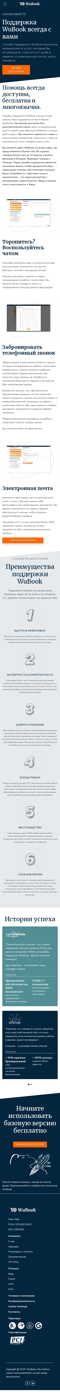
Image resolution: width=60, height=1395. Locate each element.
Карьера (13, 1229)
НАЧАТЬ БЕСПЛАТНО (16, 69)
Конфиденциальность (21, 1284)
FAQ (10, 1272)
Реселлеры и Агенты (20, 1234)
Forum (11, 1262)
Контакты (14, 1295)
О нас (11, 1224)
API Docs (13, 1245)
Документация (17, 1239)
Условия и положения (21, 1278)
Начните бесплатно (30, 1127)
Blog (10, 1257)
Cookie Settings (17, 1289)
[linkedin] (33, 1366)
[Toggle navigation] (5, 4)
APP (11, 1267)
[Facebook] (27, 1366)
